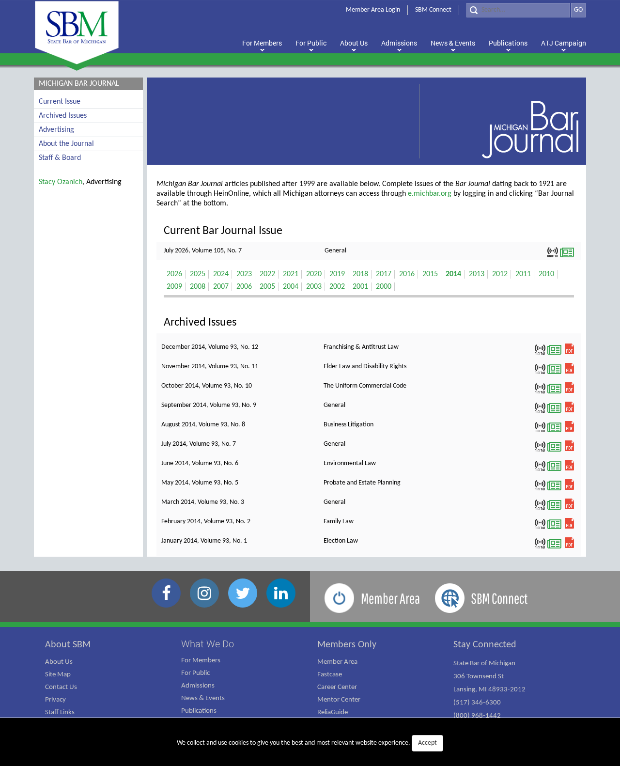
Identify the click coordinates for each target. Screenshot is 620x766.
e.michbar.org (429, 194)
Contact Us (61, 687)
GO (578, 10)
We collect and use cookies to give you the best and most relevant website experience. (307, 743)
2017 (383, 274)
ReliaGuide (332, 712)
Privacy (55, 699)
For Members (200, 660)
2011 (523, 274)
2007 (221, 287)
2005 (267, 287)
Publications (199, 711)
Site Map (58, 674)
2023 (244, 274)
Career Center (337, 687)
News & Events (203, 698)
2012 (500, 274)
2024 (221, 274)
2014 (453, 274)
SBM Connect (433, 10)
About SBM (68, 645)
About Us (59, 662)
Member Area (337, 662)
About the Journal (66, 144)
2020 (314, 274)
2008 (197, 287)
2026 (174, 274)
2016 (407, 274)
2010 (546, 274)
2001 (360, 287)
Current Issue (59, 102)
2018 (360, 274)
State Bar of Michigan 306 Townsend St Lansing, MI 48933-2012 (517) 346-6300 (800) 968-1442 (489, 689)
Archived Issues (63, 116)
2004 (290, 287)
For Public (195, 673)
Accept (427, 743)
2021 (290, 274)
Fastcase (329, 674)
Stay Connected (484, 645)
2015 (430, 274)
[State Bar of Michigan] (76, 32)
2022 (267, 274)
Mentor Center (338, 699)
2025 (197, 274)
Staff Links (60, 712)
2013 (476, 274)
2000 (383, 287)
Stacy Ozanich (60, 182)
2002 (337, 287)
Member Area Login (373, 10)
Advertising (56, 130)
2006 (244, 287)
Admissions (198, 685)
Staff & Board (60, 158)
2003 (314, 287)
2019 (337, 274)
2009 (174, 287)
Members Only (346, 645)
